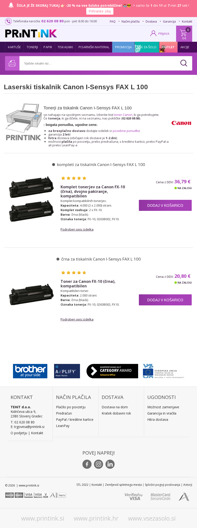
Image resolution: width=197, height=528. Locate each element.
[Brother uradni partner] (30, 370)
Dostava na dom (115, 407)
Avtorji (187, 485)
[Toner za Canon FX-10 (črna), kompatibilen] (31, 294)
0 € (184, 38)
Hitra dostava (157, 419)
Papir (47, 47)
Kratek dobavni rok (116, 413)
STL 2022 (82, 485)
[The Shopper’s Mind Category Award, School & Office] (112, 370)
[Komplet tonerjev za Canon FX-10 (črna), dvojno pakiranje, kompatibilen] (31, 199)
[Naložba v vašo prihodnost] (163, 370)
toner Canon (123, 115)
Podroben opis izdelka (77, 229)
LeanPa (62, 425)
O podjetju (19, 433)
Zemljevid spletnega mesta (123, 485)
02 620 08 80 (52, 20)
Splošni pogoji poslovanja (162, 485)
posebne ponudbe (126, 131)
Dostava (151, 21)
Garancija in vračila (161, 413)
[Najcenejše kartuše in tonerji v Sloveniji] (31, 33)
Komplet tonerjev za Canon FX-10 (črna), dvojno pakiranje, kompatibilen (93, 191)
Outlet (168, 47)
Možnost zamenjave (163, 407)
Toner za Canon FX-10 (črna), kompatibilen (88, 283)
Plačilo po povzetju (71, 407)
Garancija (169, 21)
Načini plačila (131, 21)
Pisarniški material (94, 47)
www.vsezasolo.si (152, 518)
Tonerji (32, 47)
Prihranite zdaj (100, 11)
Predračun (64, 413)
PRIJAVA (163, 33)
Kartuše (14, 47)
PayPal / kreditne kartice (74, 419)
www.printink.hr (96, 518)
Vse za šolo (146, 47)
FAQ (113, 21)
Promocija (123, 47)
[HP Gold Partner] (67, 370)
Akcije (185, 47)
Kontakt (187, 21)
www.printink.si (42, 518)
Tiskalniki (65, 47)
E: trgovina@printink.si (27, 426)
